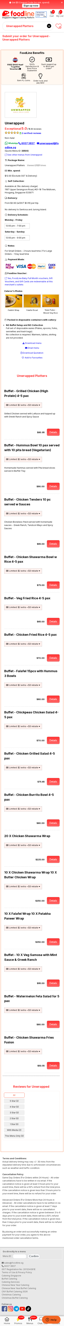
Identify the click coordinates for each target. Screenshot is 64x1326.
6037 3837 (28, 143)
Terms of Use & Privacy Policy (17, 1272)
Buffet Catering (9, 1278)
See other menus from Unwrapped (24, 154)
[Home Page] (18, 14)
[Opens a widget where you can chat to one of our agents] (51, 1320)
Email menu (33, 348)
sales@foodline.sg (13, 1263)
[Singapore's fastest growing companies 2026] (41, 14)
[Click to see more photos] (14, 307)
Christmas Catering (11, 1294)
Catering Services (11, 1282)
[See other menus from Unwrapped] (21, 117)
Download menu (33, 343)
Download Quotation (32, 353)
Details (53, 432)
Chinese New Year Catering (15, 1285)
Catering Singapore (11, 1275)
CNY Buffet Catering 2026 (15, 1291)
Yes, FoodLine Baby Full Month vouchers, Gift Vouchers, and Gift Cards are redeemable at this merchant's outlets (29, 281)
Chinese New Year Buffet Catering (19, 1288)
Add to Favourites (33, 357)
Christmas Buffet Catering (15, 1298)
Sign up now (31, 5)
